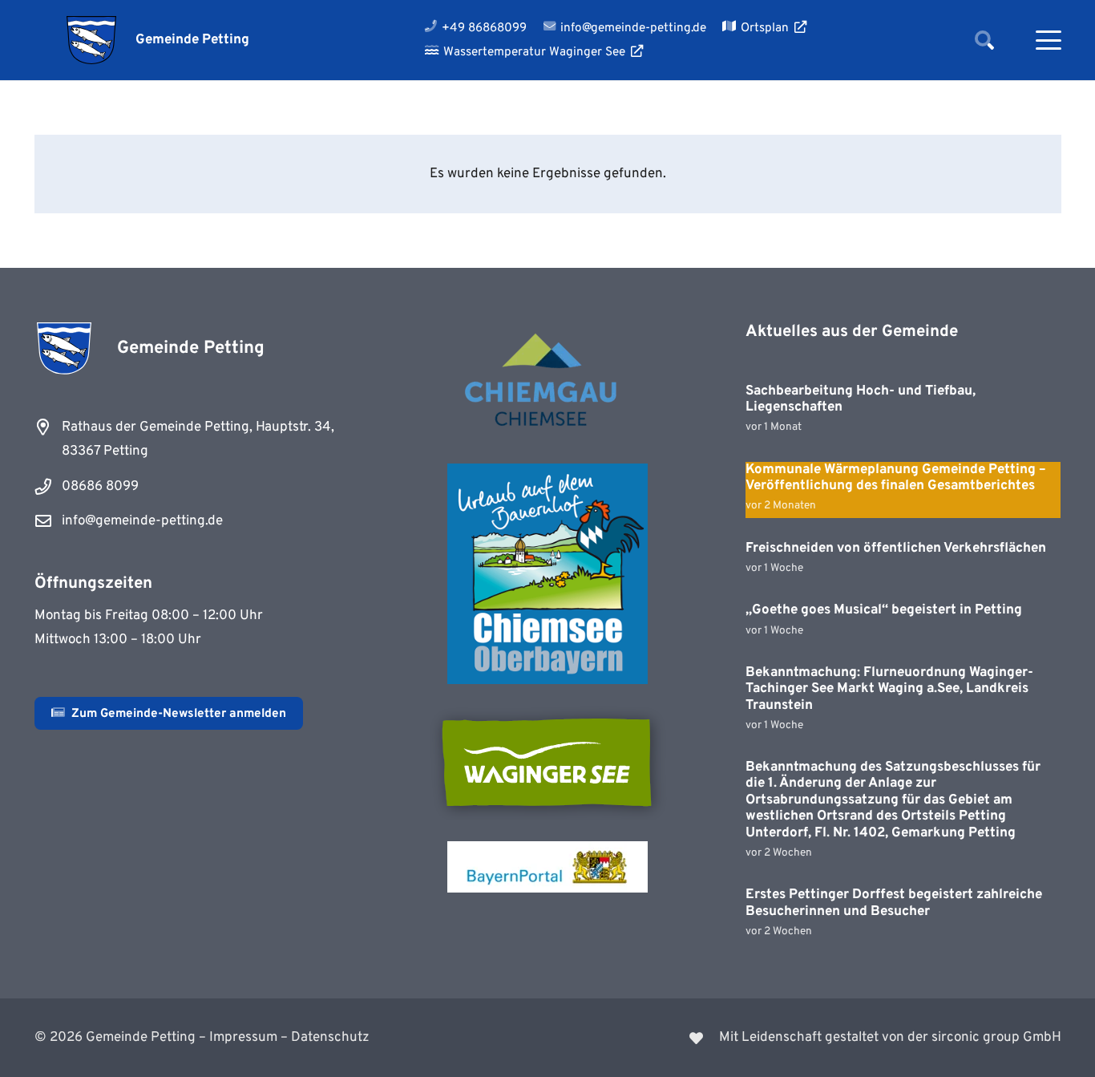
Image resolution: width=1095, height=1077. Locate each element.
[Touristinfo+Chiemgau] (547, 382)
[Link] (814, 1038)
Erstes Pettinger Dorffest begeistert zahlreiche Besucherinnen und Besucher (893, 903)
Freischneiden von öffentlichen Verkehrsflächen (895, 548)
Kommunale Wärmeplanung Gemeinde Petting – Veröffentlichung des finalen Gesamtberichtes (895, 478)
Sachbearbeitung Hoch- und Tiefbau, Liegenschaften (860, 399)
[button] (984, 40)
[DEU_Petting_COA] (92, 40)
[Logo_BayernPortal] (547, 867)
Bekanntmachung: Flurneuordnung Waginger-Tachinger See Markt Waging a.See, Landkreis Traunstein (889, 689)
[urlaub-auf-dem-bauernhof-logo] (547, 574)
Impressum (243, 1038)
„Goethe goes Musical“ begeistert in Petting (883, 610)
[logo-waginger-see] (547, 762)
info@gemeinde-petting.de (142, 521)
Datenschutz (330, 1038)
